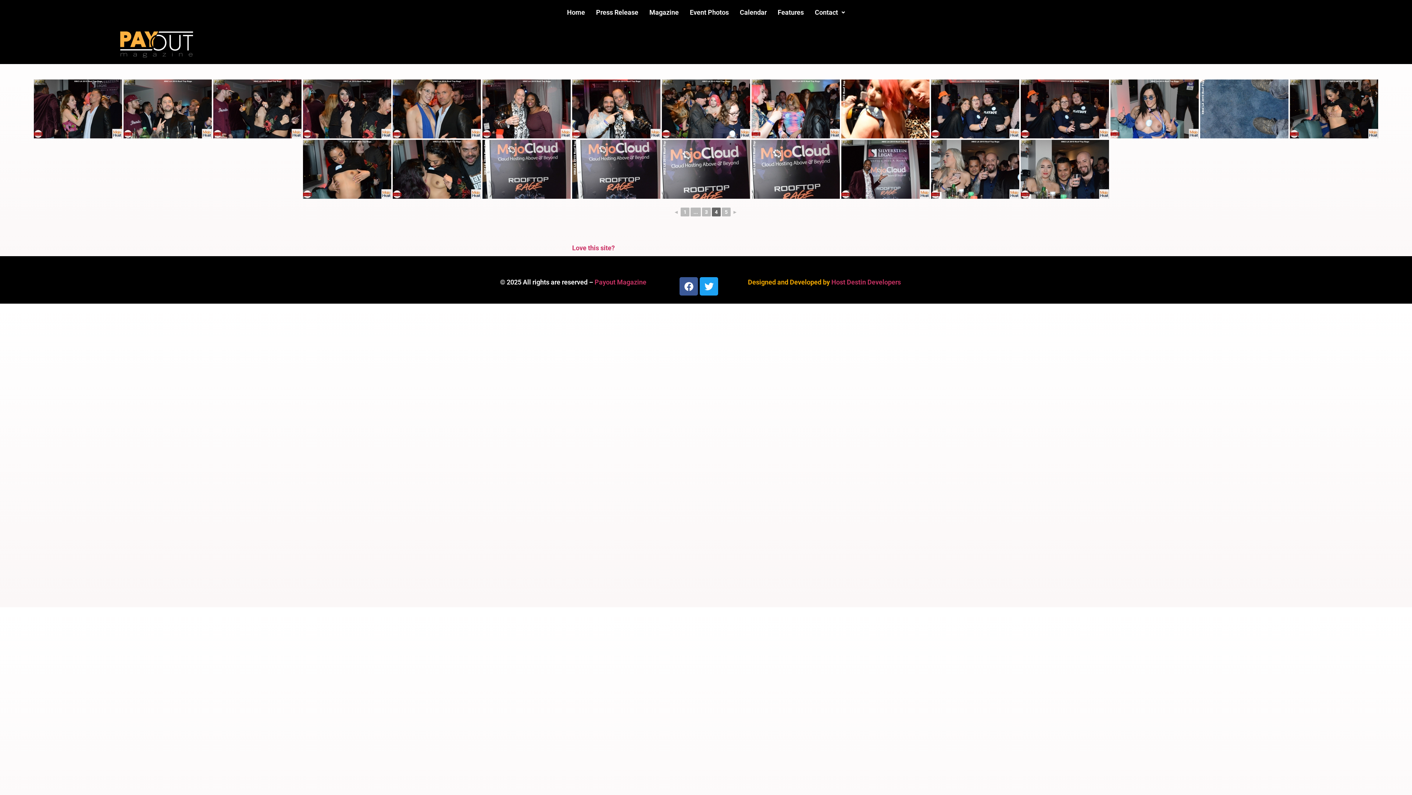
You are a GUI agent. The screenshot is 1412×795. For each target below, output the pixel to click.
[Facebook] (689, 286)
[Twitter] (709, 286)
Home (576, 12)
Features (791, 12)
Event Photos (709, 12)
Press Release (617, 12)
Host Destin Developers (866, 282)
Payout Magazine (620, 282)
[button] (830, 12)
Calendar (753, 12)
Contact (826, 12)
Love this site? (593, 248)
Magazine (664, 12)
